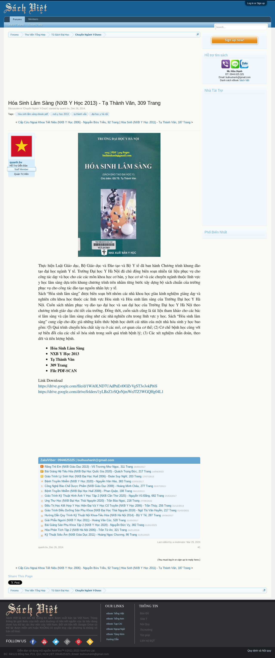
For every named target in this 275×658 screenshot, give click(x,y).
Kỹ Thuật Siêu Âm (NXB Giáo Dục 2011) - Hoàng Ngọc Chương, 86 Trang (91, 534)
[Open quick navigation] (197, 34)
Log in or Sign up (256, 3)
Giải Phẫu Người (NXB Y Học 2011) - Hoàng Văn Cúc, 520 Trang (85, 520)
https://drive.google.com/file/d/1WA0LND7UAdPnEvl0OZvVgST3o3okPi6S (97, 385)
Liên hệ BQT (147, 640)
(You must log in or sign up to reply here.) (178, 559)
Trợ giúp (145, 635)
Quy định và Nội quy (259, 650)
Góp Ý (143, 618)
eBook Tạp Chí (114, 624)
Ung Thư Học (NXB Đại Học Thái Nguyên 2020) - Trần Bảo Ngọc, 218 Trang (92, 500)
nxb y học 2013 (61, 114)
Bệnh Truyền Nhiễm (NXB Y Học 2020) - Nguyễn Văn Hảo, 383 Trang (88, 481)
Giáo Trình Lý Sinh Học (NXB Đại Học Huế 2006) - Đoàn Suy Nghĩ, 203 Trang (93, 476)
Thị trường (146, 629)
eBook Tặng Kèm (115, 634)
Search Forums (16, 24)
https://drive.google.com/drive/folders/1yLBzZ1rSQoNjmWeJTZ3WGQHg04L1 (100, 391)
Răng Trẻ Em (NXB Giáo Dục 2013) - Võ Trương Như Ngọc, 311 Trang (89, 466)
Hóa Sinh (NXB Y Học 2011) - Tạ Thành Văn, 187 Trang (155, 122)
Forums (17, 19)
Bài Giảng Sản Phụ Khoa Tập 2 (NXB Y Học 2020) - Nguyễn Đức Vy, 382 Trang (94, 525)
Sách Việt (244, 80)
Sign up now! (234, 40)
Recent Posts (35, 24)
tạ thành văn (80, 114)
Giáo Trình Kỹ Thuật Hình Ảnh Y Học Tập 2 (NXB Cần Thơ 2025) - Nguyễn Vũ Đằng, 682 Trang (104, 495)
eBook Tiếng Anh (115, 618)
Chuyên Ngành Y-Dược (35, 108)
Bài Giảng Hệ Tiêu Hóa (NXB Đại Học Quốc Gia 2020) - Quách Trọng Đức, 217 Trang (98, 471)
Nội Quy (145, 624)
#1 (199, 547)
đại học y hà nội (100, 114)
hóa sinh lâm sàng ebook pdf (33, 114)
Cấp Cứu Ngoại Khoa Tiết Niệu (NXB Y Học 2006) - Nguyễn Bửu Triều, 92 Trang (68, 122)
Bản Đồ (144, 613)
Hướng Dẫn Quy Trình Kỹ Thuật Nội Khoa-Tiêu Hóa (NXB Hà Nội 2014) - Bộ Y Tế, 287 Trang (103, 515)
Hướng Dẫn (112, 639)
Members (33, 19)
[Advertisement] (104, 70)
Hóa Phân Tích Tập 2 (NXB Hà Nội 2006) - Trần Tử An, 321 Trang (86, 530)
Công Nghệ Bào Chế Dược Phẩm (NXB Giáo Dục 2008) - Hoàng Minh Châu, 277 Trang (99, 486)
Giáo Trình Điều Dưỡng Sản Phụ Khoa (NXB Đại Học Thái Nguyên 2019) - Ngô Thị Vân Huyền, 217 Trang (110, 510)
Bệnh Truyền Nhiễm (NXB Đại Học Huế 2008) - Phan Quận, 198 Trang (88, 491)
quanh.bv (65, 108)
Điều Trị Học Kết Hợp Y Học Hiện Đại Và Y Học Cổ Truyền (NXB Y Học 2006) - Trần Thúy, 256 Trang (108, 505)
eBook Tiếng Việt (115, 613)
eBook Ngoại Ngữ (115, 629)
